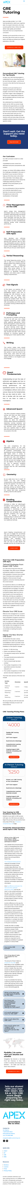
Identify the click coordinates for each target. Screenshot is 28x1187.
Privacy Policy (8, 1170)
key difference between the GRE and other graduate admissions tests (13, 887)
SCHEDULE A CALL (14, 1071)
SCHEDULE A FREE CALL (14, 47)
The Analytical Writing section (12, 861)
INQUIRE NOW (13, 142)
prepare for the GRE (9, 962)
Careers (6, 1167)
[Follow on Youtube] (7, 1141)
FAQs (5, 1168)
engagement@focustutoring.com (11, 1138)
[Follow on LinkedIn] (4, 1141)
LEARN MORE (14, 548)
